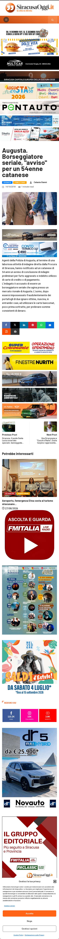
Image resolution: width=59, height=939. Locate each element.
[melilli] (29, 599)
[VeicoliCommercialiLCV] (29, 62)
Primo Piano (20, 182)
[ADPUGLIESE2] (29, 410)
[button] (55, 881)
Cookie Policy (18, 935)
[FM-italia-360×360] (29, 534)
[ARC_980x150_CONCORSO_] (29, 32)
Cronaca (7, 182)
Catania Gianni (40, 182)
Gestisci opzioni (29, 929)
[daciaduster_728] (29, 234)
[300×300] (29, 667)
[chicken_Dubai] (29, 46)
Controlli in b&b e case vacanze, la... (22, 499)
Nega (29, 921)
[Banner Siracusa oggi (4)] (29, 107)
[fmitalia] (29, 120)
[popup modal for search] (52, 20)
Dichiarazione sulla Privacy (34, 935)
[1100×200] (29, 76)
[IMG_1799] (29, 347)
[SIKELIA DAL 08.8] (29, 134)
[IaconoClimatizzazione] (29, 249)
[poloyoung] (29, 378)
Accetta (29, 913)
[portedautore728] (29, 362)
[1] (29, 857)
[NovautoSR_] (29, 769)
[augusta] (29, 91)
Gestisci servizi (9, 906)
